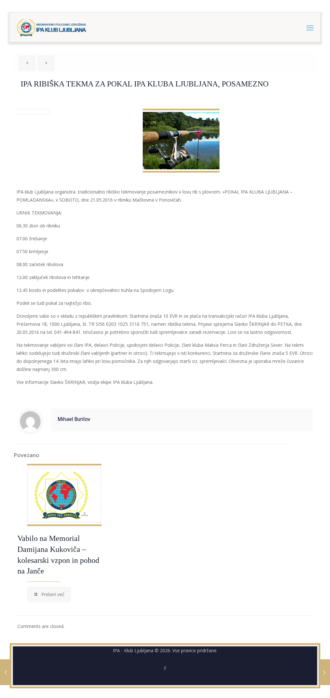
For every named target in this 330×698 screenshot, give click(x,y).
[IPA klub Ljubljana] (51, 27)
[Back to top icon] (299, 685)
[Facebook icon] (165, 668)
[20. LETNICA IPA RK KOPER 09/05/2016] (5, 672)
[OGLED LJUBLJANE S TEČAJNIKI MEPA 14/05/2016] (324, 672)
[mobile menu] (310, 27)
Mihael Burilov (74, 419)
